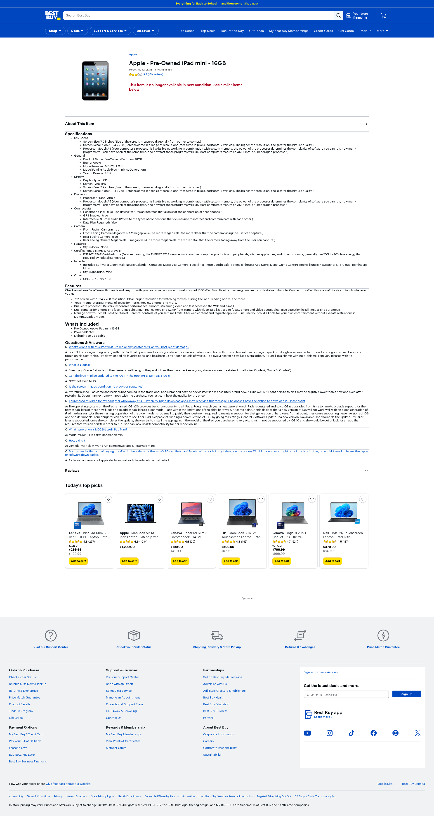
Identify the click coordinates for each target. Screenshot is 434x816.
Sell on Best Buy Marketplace (222, 677)
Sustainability (212, 754)
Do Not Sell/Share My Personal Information (169, 796)
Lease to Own (18, 748)
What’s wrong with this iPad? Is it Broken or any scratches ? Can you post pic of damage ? (129, 347)
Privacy (58, 796)
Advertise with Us (215, 684)
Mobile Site (384, 783)
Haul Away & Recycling (121, 711)
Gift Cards (16, 718)
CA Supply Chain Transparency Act (315, 796)
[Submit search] (338, 15)
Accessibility (16, 796)
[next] (365, 531)
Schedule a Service (119, 690)
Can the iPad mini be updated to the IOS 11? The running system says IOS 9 (119, 375)
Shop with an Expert (119, 684)
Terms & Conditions (38, 796)
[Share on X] (417, 733)
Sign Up (406, 694)
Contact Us (113, 718)
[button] (55, 31)
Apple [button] (133, 54)
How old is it (77, 440)
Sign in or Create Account (321, 672)
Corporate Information (218, 734)
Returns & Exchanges (23, 690)
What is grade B (79, 365)
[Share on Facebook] (373, 733)
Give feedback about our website (68, 783)
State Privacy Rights (102, 796)
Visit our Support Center (122, 677)
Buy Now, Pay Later (22, 754)
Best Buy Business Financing (28, 761)
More (380, 31)
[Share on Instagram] (329, 733)
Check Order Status (22, 677)
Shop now (251, 3)
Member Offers (116, 748)
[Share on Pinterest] (395, 733)
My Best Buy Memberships (124, 734)
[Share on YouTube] (307, 733)
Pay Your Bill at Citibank (25, 741)
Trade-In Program (21, 711)
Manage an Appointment (123, 697)
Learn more (323, 717)
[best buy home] (53, 15)
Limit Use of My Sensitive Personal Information (225, 796)
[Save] (108, 499)
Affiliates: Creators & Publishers (224, 690)
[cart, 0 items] (383, 15)
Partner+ (209, 718)
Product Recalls (19, 704)
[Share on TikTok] (351, 733)
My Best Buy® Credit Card (26, 734)
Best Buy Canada (413, 783)
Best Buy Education (216, 704)
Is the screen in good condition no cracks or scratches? (106, 386)
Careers (208, 741)
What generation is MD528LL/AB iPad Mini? (98, 429)
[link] (82, 541)
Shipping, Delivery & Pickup (27, 684)
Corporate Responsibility (220, 748)
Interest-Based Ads (76, 796)
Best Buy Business (215, 711)
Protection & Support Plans (124, 704)
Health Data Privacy (129, 796)
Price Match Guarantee (24, 697)
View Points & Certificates (123, 741)
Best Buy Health (213, 697)
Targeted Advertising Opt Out (274, 796)
